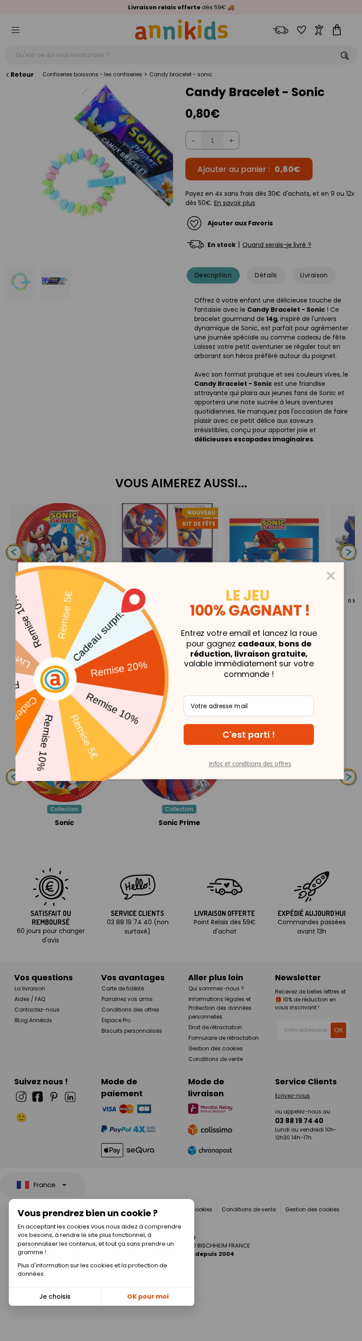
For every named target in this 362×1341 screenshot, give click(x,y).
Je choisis (55, 1296)
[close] (331, 575)
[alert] (181, 670)
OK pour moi (148, 1296)
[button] (249, 734)
